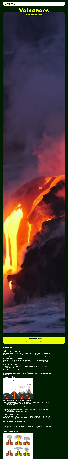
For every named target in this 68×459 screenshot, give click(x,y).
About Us (60, 3)
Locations (36, 3)
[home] (10, 3)
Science (48, 3)
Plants (54, 3)
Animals (42, 3)
